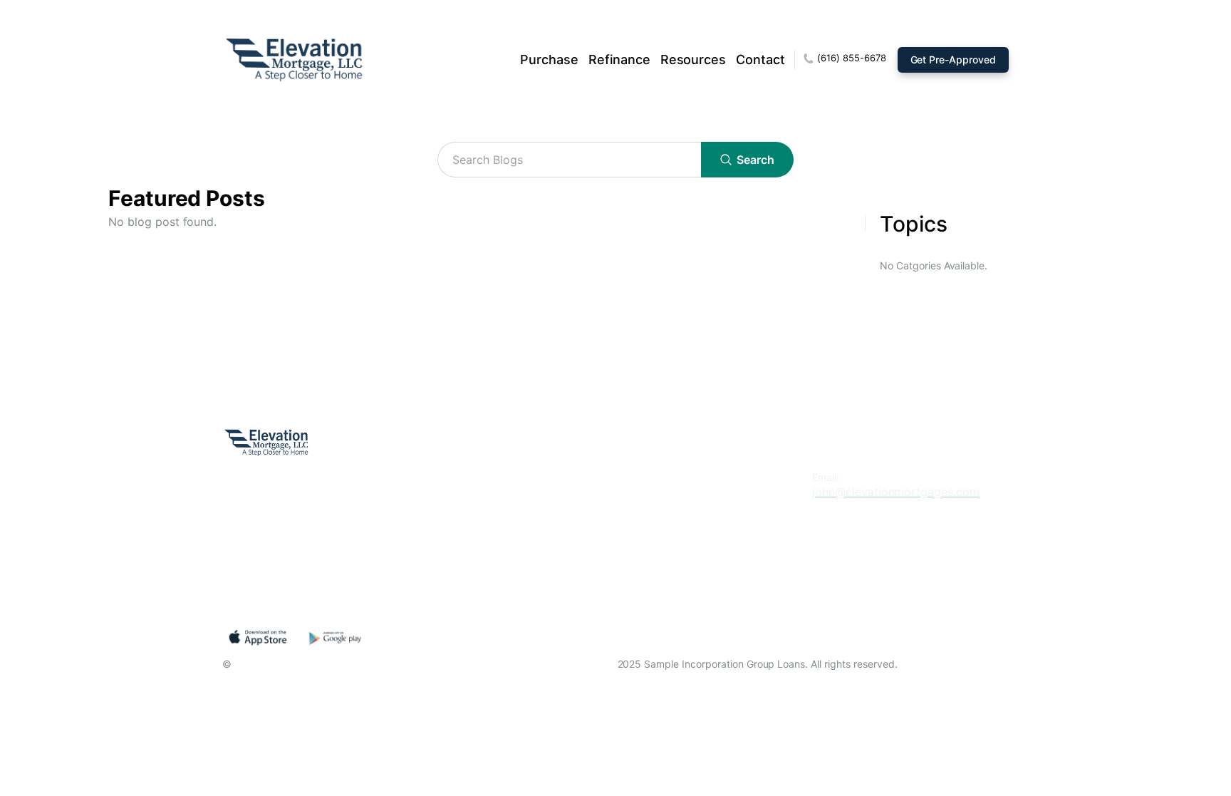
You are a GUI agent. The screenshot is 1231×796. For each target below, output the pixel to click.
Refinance (619, 59)
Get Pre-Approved (953, 59)
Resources (693, 59)
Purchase (549, 59)
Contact (760, 59)
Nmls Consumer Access (547, 600)
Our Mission (516, 477)
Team (499, 508)
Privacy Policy (522, 539)
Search (755, 160)
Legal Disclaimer (528, 570)
